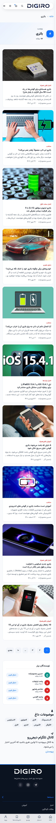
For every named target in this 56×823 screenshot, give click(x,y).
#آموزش (37, 725)
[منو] (4, 6)
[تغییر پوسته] (10, 6)
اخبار (52, 805)
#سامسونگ (46, 719)
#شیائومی (11, 719)
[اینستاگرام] (28, 785)
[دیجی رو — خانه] (38, 6)
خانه (51, 16)
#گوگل (48, 725)
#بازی (26, 725)
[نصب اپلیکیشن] (20, 785)
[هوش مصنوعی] (16, 6)
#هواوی (24, 719)
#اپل (34, 719)
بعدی (10, 650)
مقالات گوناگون (48, 809)
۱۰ (18, 650)
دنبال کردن (12, 675)
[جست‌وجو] (22, 6)
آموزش (24, 805)
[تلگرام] (36, 785)
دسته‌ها (50, 797)
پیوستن (50, 752)
